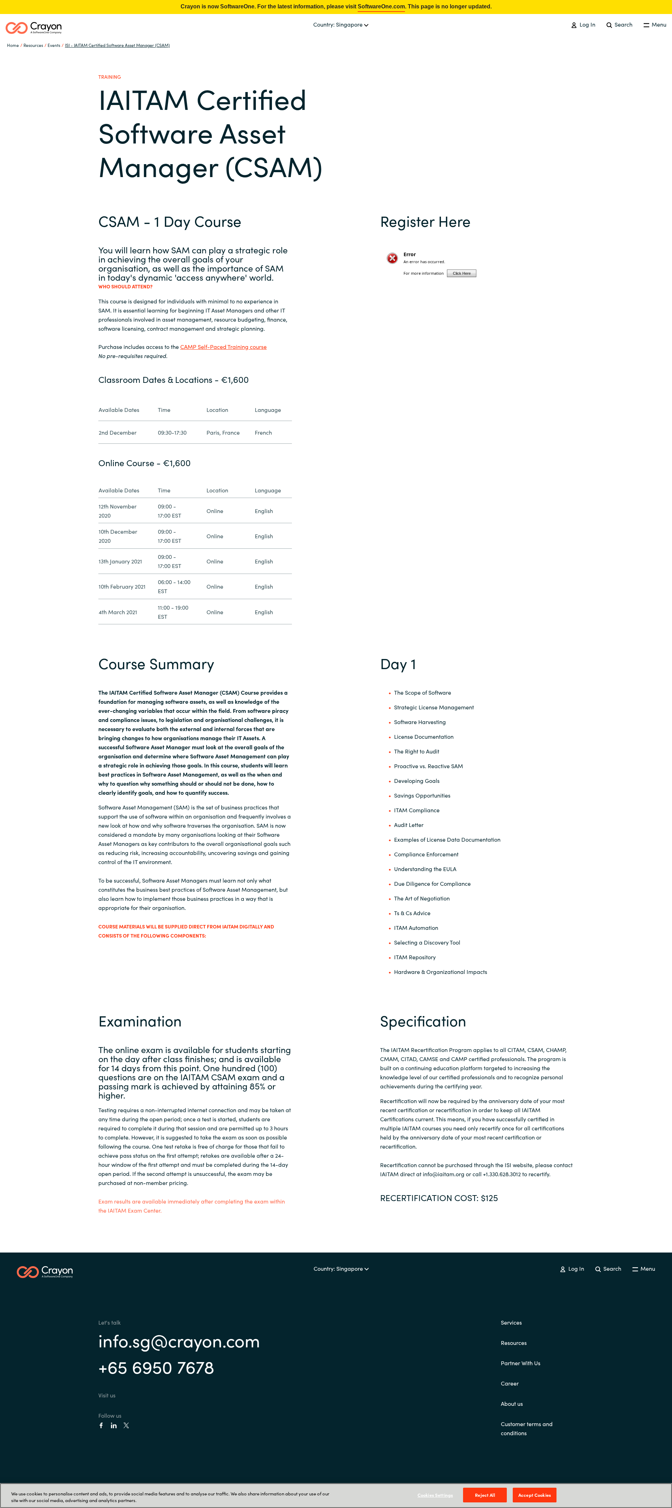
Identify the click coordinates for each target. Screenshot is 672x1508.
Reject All (485, 1495)
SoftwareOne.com (381, 6)
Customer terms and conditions (527, 1428)
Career (510, 1383)
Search (622, 24)
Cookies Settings (435, 1495)
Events (54, 45)
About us (512, 1403)
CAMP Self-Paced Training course (223, 346)
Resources (514, 1342)
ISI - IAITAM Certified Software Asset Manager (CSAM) (117, 45)
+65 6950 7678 (156, 1366)
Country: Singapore (338, 24)
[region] (336, 1495)
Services (511, 1322)
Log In (586, 24)
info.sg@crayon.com (179, 1339)
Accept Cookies (534, 1495)
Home (13, 45)
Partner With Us (520, 1363)
